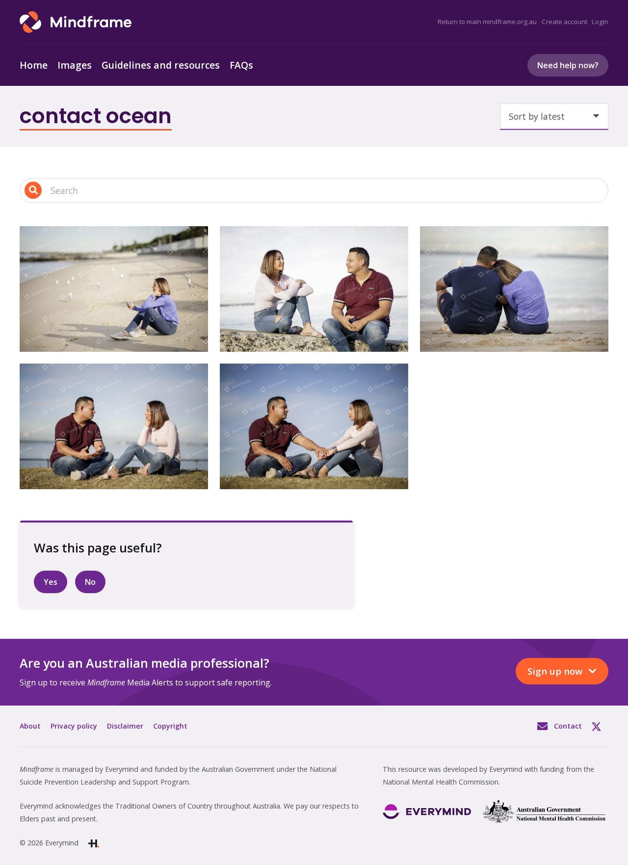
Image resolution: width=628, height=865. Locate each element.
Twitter (600, 726)
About (30, 726)
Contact (568, 726)
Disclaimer (125, 726)
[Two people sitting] (314, 289)
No (90, 582)
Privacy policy (74, 726)
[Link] (75, 22)
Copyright (170, 726)
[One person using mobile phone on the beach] (114, 289)
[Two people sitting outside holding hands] (314, 426)
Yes (50, 582)
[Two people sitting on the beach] (514, 289)
